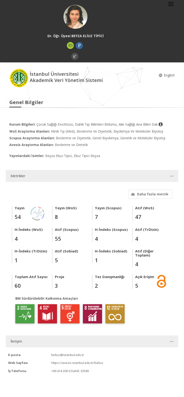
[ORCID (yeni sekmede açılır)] (70, 45)
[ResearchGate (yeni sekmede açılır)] (74, 56)
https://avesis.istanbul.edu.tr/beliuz (77, 363)
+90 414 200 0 (60, 371)
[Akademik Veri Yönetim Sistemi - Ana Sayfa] (19, 78)
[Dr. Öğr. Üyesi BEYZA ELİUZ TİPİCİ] (75, 17)
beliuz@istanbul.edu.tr (67, 355)
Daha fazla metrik (152, 194)
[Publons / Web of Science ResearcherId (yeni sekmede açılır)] (79, 45)
